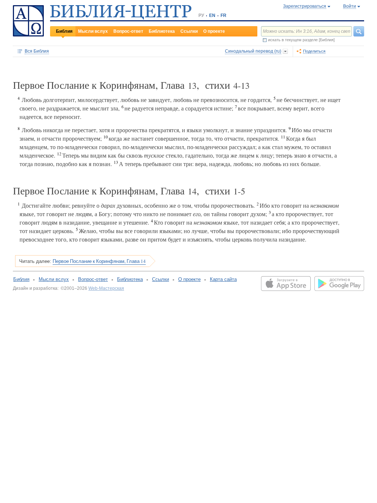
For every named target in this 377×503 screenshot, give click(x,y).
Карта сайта (223, 279)
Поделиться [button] (314, 51)
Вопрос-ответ (128, 31)
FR (223, 15)
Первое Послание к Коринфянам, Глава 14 (99, 261)
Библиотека (162, 31)
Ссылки (189, 31)
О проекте (214, 31)
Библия (64, 31)
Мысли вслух (93, 31)
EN (212, 15)
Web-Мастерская (106, 288)
